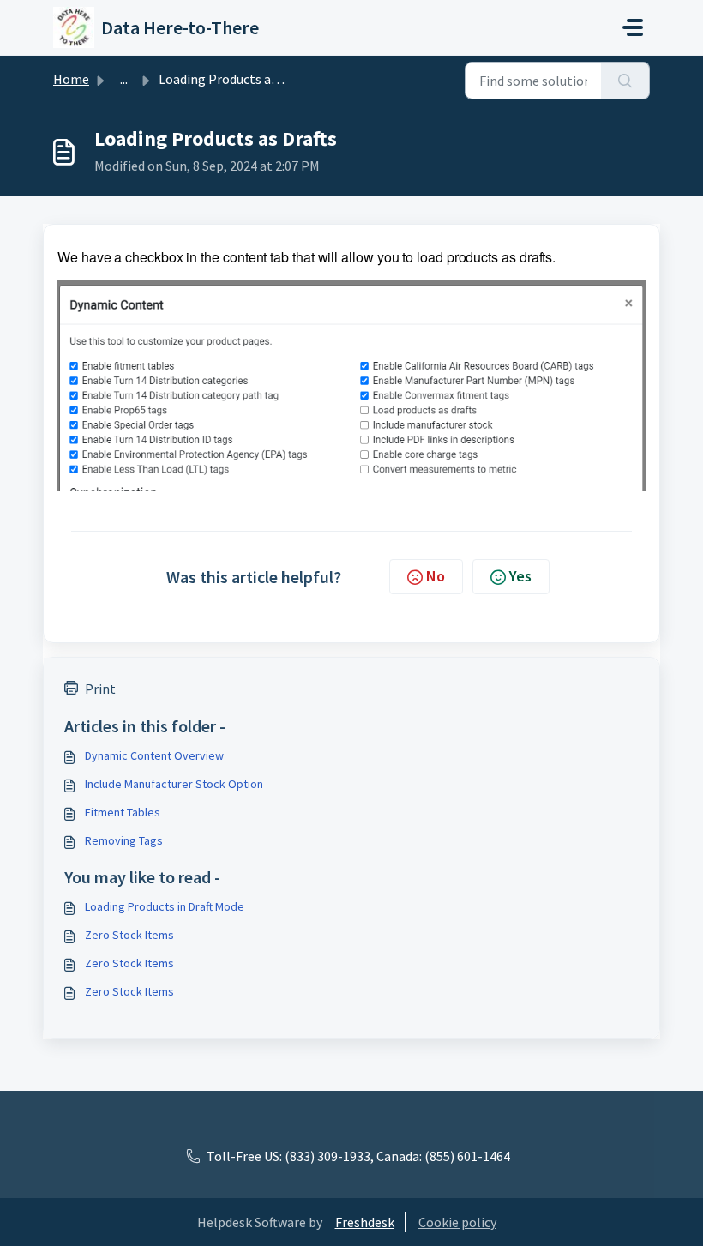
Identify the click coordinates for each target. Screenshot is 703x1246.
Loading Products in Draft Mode (164, 906)
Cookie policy (457, 1222)
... (124, 78)
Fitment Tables (122, 812)
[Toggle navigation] (633, 27)
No (435, 576)
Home (71, 78)
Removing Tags (124, 840)
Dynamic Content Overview (154, 755)
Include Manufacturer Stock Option (174, 784)
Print (100, 688)
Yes (520, 576)
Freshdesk (364, 1222)
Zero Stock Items (129, 934)
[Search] (625, 80)
